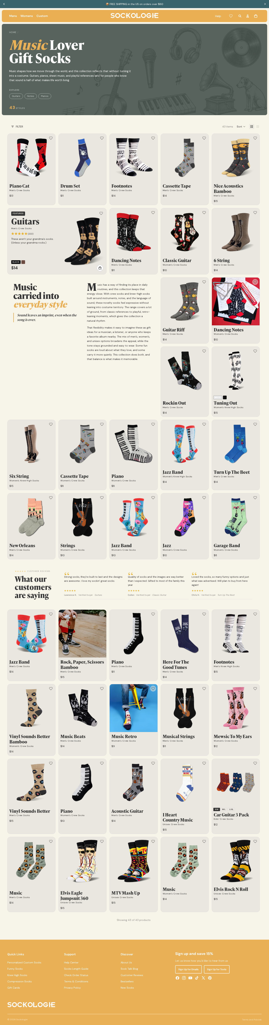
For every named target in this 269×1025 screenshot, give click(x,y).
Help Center (71, 962)
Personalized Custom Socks (24, 962)
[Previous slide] (4, 4)
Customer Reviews (132, 975)
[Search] (240, 16)
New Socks (127, 988)
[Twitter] (203, 978)
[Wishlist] (231, 16)
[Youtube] (190, 978)
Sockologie (21, 1019)
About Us (126, 962)
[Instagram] (184, 978)
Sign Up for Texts (216, 969)
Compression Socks (19, 981)
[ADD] (100, 268)
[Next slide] (265, 4)
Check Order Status (76, 975)
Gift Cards (13, 988)
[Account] (248, 16)
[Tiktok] (197, 978)
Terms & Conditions (76, 981)
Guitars (16, 96)
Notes (30, 96)
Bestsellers (127, 981)
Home (12, 32)
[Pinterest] (210, 978)
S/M (216, 809)
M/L (224, 809)
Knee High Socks (17, 975)
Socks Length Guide (76, 969)
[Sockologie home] (134, 16)
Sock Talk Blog (129, 969)
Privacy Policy (72, 988)
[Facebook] (177, 978)
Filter (19, 126)
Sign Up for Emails (188, 969)
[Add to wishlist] (51, 138)
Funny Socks (15, 969)
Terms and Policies (252, 1019)
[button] (241, 126)
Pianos (44, 96)
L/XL (231, 809)
